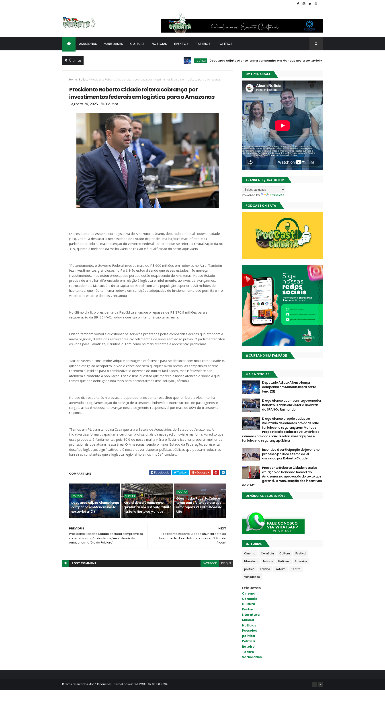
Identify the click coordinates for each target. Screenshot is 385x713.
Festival (300, 553)
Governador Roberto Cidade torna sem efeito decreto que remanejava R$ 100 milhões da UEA (199, 505)
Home (73, 79)
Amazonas (88, 43)
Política (225, 43)
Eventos (181, 43)
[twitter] (309, 4)
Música (268, 561)
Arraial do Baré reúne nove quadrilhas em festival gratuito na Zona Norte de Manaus (147, 507)
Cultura (137, 43)
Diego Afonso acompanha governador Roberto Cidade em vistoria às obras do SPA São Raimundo (292, 404)
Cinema (249, 553)
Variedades (113, 43)
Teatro (295, 569)
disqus (226, 563)
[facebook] (297, 4)
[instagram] (303, 4)
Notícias (159, 43)
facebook (210, 563)
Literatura (251, 561)
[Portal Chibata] (314, 684)
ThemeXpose (121, 684)
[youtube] (315, 4)
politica (249, 569)
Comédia (267, 553)
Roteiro (280, 569)
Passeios (203, 43)
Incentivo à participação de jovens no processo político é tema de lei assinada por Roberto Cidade (290, 454)
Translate (277, 195)
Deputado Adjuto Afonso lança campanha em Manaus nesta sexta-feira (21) (252, 60)
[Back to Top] (320, 684)
